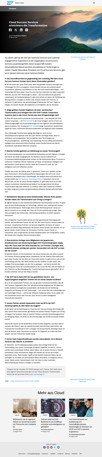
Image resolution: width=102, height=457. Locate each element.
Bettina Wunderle (48, 429)
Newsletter (75, 453)
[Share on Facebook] (10, 30)
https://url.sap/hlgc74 (36, 374)
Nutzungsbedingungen (33, 453)
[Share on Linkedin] (21, 30)
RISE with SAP (28, 121)
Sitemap (67, 453)
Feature (11, 35)
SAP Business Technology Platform (31, 179)
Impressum (45, 453)
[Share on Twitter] (15, 30)
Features (12, 8)
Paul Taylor (18, 429)
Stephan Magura (21, 35)
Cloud (12, 381)
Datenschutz (22, 453)
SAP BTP (27, 381)
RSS (80, 453)
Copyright (52, 453)
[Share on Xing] (26, 30)
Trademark (60, 453)
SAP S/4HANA (34, 126)
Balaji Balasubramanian (78, 434)
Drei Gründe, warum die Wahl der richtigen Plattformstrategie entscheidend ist (84, 226)
